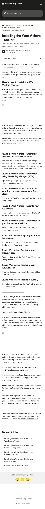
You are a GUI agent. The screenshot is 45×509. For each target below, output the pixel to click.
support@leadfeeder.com (28, 419)
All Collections (6, 25)
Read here (6, 257)
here (24, 97)
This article (6, 242)
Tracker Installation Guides (11, 27)
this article (21, 272)
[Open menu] (41, 4)
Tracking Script (29, 25)
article (8, 284)
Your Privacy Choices (24, 503)
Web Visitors (18, 25)
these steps (37, 198)
